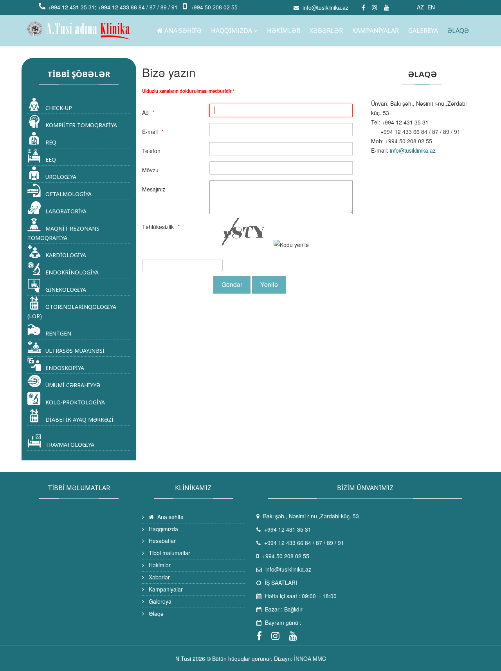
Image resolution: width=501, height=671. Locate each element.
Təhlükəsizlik (158, 227)
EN (431, 7)
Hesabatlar (161, 541)
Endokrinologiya (71, 272)
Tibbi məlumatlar (168, 553)
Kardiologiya (65, 255)
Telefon (151, 151)
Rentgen (57, 333)
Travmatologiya (69, 444)
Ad (145, 112)
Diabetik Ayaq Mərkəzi (79, 419)
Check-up (58, 108)
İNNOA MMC (310, 658)
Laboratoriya (65, 211)
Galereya (423, 30)
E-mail (150, 131)
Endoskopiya (64, 368)
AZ (420, 7)
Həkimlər (283, 30)
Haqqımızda (231, 30)
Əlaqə (458, 30)
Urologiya (60, 176)
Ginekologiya (65, 289)
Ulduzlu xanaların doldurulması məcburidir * (188, 91)
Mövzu (150, 170)
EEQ (50, 159)
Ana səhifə (182, 30)
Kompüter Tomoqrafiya (80, 125)
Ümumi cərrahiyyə (72, 385)
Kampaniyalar (375, 30)
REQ (50, 142)
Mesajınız (153, 189)
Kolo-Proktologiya (74, 402)
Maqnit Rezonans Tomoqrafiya (63, 233)
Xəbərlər (326, 30)
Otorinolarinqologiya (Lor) (71, 311)
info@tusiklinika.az (325, 7)
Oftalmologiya (68, 194)
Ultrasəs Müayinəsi (74, 350)
